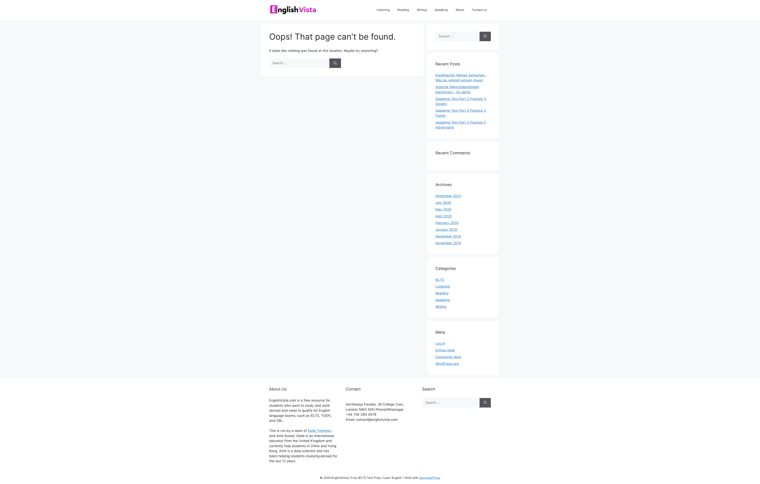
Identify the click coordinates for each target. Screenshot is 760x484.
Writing (422, 10)
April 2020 (443, 216)
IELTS (439, 280)
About (460, 10)
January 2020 (446, 230)
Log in (440, 344)
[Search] (335, 63)
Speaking (441, 10)
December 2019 (448, 236)
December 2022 (448, 196)
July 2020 (443, 203)
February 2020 (447, 223)
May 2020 (443, 209)
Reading (403, 10)
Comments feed (448, 357)
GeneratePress (429, 478)
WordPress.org (447, 364)
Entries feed (445, 350)
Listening (383, 10)
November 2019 (448, 243)
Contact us (479, 10)
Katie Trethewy (320, 431)
